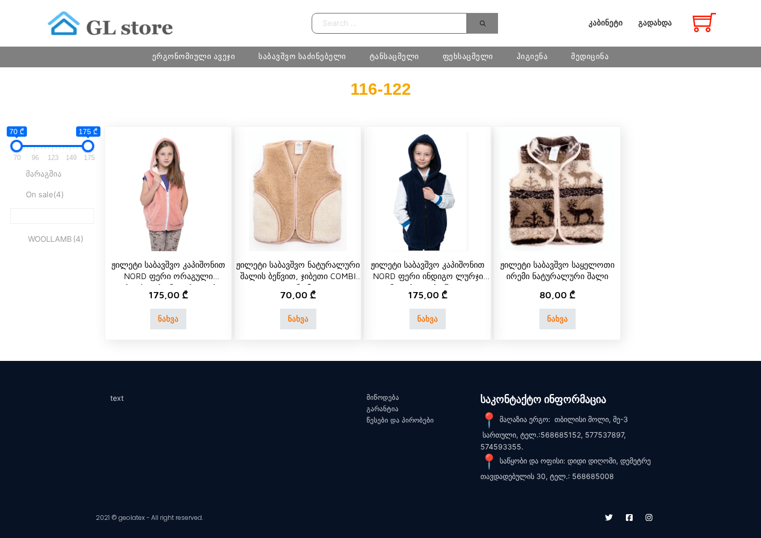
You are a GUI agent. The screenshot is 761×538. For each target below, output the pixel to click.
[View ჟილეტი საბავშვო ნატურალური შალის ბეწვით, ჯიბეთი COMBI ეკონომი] (298, 191)
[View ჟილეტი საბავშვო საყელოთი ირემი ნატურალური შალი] (557, 191)
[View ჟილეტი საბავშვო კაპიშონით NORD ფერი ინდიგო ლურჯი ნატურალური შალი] (427, 191)
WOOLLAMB (55, 239)
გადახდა (655, 22)
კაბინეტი (606, 22)
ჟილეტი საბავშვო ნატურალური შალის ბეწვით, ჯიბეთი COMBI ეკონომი (298, 276)
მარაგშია (44, 174)
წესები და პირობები (400, 420)
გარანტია (383, 409)
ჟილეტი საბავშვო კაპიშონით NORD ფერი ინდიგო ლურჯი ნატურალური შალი (428, 276)
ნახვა (168, 319)
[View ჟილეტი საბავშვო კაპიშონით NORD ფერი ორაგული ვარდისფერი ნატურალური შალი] (168, 191)
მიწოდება (383, 397)
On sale (45, 194)
